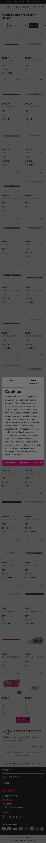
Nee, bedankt (15, 431)
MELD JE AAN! (15, 429)
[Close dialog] (43, 409)
